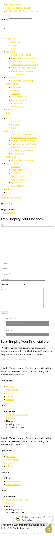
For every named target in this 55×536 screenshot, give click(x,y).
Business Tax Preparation (23, 67)
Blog (13, 48)
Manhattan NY (18, 106)
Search (4, 19)
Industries (11, 77)
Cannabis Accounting (22, 80)
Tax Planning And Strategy (24, 64)
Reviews (15, 45)
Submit (4, 313)
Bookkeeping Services (22, 71)
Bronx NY (15, 87)
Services (10, 51)
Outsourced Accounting (23, 61)
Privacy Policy (8, 533)
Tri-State (15, 93)
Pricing (9, 109)
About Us (10, 38)
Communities (12, 83)
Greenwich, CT (18, 90)
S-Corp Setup (18, 74)
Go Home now (8, 212)
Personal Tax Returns (21, 54)
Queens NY (16, 103)
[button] (27, 16)
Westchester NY (19, 96)
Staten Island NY (19, 100)
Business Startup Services (24, 58)
